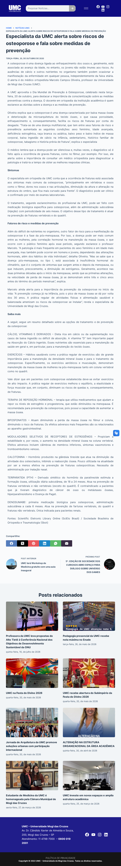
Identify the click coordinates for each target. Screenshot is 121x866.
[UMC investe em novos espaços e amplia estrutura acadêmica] (89, 775)
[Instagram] (107, 6)
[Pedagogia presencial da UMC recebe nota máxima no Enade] (89, 616)
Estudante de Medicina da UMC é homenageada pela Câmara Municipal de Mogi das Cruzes (31, 799)
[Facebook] (98, 6)
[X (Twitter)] (22, 543)
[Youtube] (103, 6)
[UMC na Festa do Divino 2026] (32, 673)
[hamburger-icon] (86, 8)
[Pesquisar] (72, 8)
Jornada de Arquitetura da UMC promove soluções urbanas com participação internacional (31, 746)
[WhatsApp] (55, 543)
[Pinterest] (33, 543)
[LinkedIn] (44, 543)
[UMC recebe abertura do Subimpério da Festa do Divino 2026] (89, 673)
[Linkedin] (103, 10)
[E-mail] (66, 543)
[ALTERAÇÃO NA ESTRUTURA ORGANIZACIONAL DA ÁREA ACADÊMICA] (89, 722)
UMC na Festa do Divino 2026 (24, 693)
